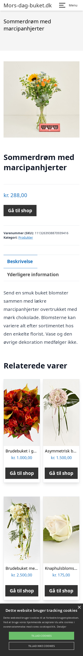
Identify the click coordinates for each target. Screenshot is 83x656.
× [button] (79, 607)
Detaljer (61, 626)
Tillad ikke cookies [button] (41, 646)
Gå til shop (20, 210)
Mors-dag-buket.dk (28, 5)
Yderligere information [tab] (33, 274)
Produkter (25, 237)
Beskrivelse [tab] (20, 261)
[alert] (41, 630)
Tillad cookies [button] (41, 635)
